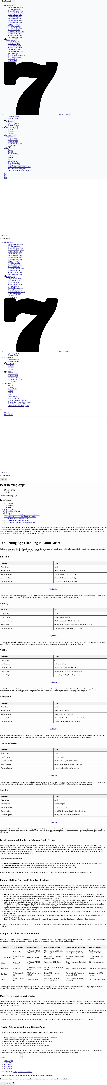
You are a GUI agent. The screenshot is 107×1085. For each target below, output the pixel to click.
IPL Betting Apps (14, 286)
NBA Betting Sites (14, 270)
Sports (10, 385)
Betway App (12, 297)
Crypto (10, 387)
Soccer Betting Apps (15, 290)
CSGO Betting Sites (15, 272)
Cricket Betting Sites (15, 265)
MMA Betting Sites (14, 261)
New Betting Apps (14, 294)
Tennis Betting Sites (15, 253)
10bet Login (12, 381)
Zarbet (10, 369)
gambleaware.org (48, 1075)
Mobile (10, 393)
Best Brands (10, 364)
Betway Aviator (13, 361)
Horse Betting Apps (14, 282)
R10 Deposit (8, 1066)
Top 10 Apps (8, 1061)
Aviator (10, 391)
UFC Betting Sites (14, 263)
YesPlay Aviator (13, 359)
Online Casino (63, 351)
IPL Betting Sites (14, 246)
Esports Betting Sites (15, 257)
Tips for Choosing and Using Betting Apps (21, 522)
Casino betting (13, 389)
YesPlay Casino (13, 353)
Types (6, 383)
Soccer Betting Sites (15, 274)
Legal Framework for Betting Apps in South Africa (22, 515)
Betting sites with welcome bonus (19, 402)
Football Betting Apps (15, 288)
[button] (53, 409)
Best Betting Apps (14, 280)
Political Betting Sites (15, 255)
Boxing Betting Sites (15, 252)
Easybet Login (13, 377)
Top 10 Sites (8, 1062)
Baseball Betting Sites (15, 248)
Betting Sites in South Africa (22, 1072)
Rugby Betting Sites (15, 259)
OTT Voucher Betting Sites (17, 404)
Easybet (11, 367)
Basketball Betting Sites (16, 269)
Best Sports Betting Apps (16, 292)
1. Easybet (9, 503)
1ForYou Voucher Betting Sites (18, 406)
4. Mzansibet (10, 509)
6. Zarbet (9, 513)
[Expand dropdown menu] (16, 277)
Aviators (9, 357)
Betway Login (13, 376)
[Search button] (21, 1055)
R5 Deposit (8, 1068)
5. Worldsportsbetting (13, 511)
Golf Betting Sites (14, 267)
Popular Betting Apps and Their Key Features (21, 517)
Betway (10, 366)
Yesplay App (12, 295)
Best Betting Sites (14, 398)
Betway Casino (13, 355)
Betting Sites (4, 235)
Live (9, 394)
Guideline (9, 372)
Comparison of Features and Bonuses (18, 518)
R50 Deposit (8, 1064)
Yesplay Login (13, 374)
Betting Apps (10, 277)
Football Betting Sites (15, 244)
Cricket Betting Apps (15, 284)
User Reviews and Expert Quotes (18, 520)
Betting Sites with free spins (17, 400)
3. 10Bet (8, 507)
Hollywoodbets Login (15, 379)
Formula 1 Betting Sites (16, 250)
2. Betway (9, 505)
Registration (53, 589)
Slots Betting (12, 396)
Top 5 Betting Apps (14, 279)
